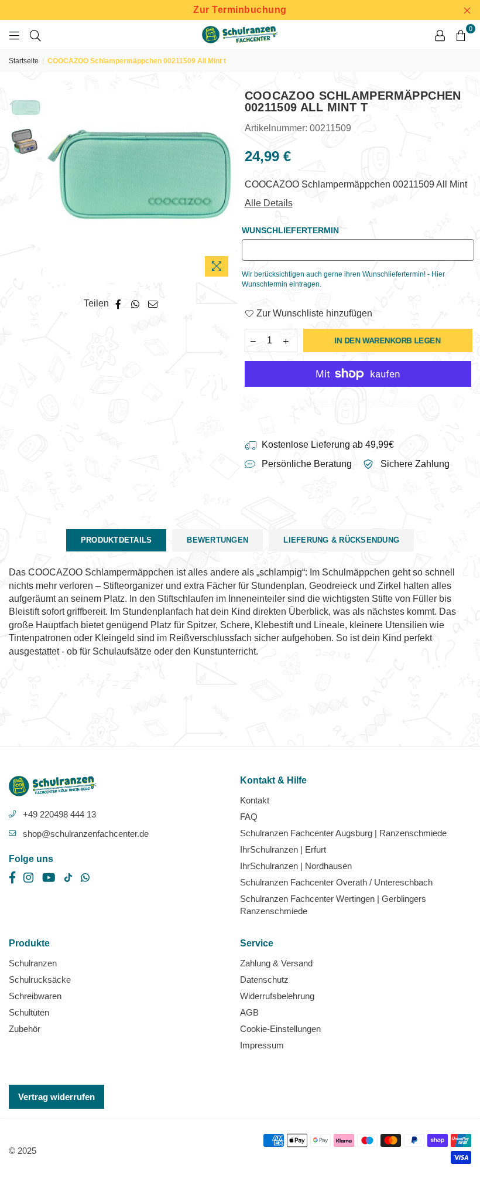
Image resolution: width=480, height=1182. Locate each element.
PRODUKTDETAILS (116, 540)
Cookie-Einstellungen (280, 1029)
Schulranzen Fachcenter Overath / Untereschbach (336, 882)
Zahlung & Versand (276, 963)
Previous (53, 186)
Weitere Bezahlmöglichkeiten (358, 402)
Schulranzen (33, 963)
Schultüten (29, 1012)
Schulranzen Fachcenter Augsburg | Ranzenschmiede (343, 833)
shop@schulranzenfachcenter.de (86, 834)
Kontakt (254, 800)
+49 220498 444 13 (59, 814)
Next (225, 186)
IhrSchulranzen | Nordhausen (296, 866)
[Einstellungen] (439, 34)
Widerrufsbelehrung (277, 996)
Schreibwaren (35, 996)
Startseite (24, 61)
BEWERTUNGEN (217, 540)
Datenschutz (264, 980)
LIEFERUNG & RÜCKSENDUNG (341, 540)
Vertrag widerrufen (56, 1097)
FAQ (249, 817)
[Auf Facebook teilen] (118, 303)
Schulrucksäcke (40, 980)
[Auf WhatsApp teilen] (135, 303)
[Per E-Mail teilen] (153, 303)
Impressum (262, 1045)
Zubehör (24, 1029)
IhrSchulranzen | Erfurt (283, 849)
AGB (249, 1012)
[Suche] (35, 34)
